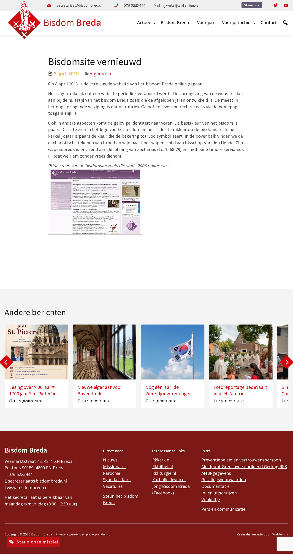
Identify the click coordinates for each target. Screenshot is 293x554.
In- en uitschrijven (219, 493)
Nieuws (110, 460)
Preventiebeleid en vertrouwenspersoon (241, 460)
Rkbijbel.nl (162, 466)
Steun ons (251, 5)
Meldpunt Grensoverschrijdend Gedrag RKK (244, 466)
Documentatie (215, 486)
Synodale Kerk (117, 479)
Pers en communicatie (223, 509)
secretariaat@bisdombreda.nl (80, 5)
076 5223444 (134, 5)
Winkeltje (210, 499)
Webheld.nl (280, 534)
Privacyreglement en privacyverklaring (83, 534)
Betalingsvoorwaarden (223, 479)
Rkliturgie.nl (164, 473)
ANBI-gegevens (216, 473)
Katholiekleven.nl (169, 479)
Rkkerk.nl (161, 460)
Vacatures (113, 486)
